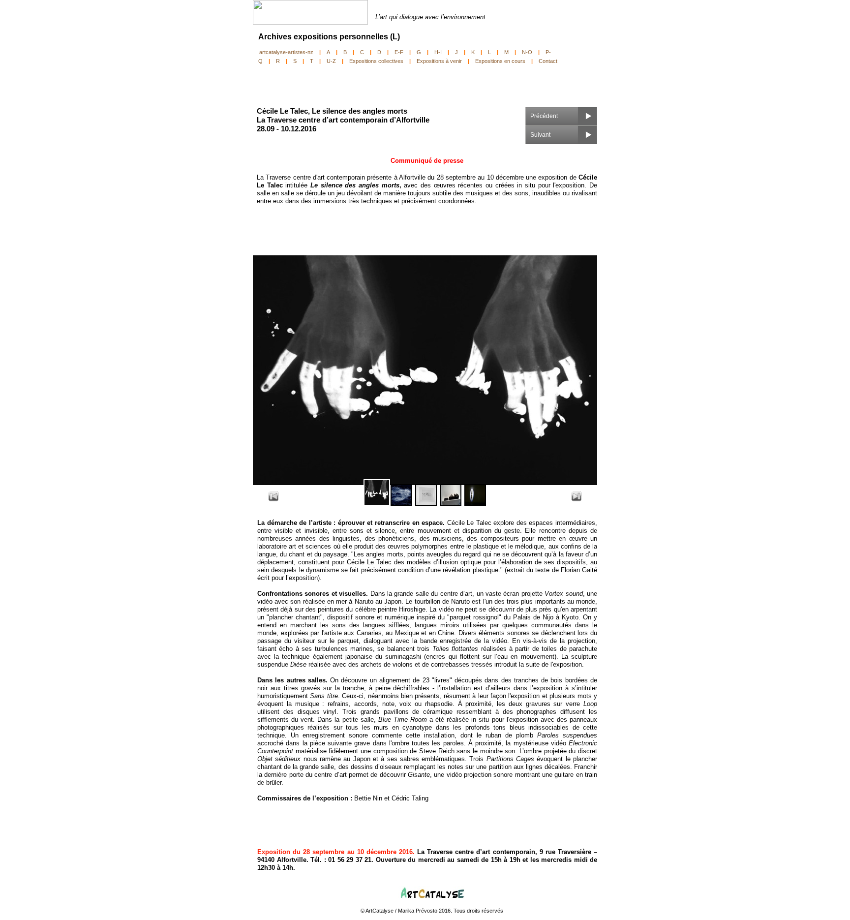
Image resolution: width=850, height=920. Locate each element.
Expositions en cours (500, 61)
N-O (527, 52)
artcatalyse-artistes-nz (286, 52)
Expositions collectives (376, 61)
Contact (548, 61)
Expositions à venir (439, 61)
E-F (399, 52)
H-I (438, 52)
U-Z (331, 61)
